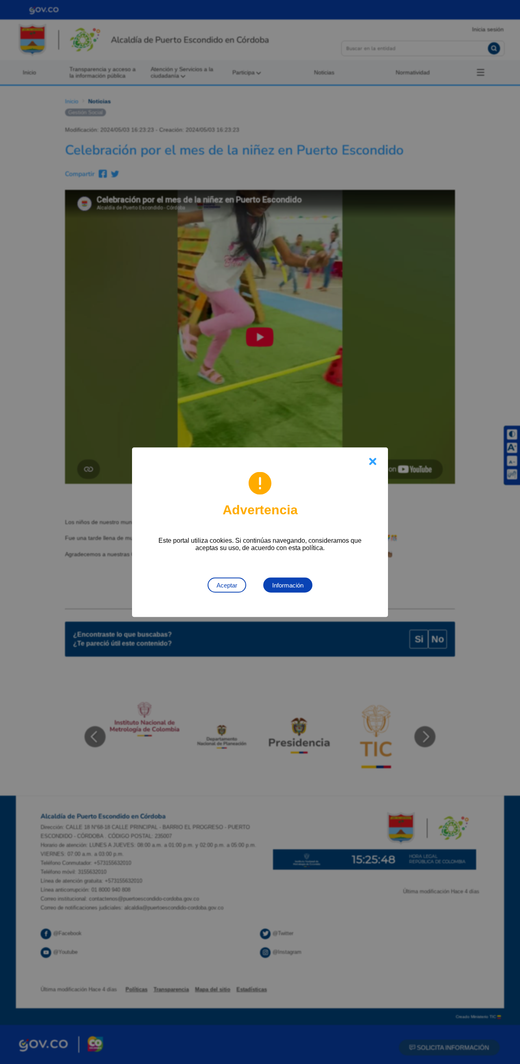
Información (287, 584)
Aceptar (227, 584)
